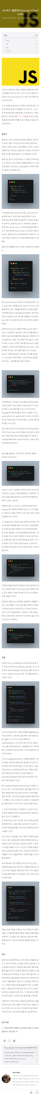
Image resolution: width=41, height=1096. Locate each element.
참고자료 (5, 1022)
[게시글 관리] (9, 1041)
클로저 (4, 134)
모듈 (3, 657)
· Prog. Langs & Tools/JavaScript (27, 18)
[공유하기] (5, 1041)
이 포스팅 (21, 116)
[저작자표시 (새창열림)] (17, 1040)
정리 (3, 954)
